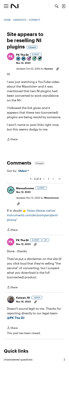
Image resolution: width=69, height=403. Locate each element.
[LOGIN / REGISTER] (63, 6)
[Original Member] (23, 59)
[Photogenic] (18, 59)
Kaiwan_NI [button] (23, 297)
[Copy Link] (57, 68)
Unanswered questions (34, 359)
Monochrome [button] (25, 188)
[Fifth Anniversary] (29, 59)
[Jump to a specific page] (59, 179)
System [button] (48, 68)
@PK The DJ (15, 317)
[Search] (56, 6)
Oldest (22, 171)
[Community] (15, 6)
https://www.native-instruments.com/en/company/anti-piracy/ (32, 215)
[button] (11, 56)
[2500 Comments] (40, 59)
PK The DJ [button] (22, 54)
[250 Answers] (34, 59)
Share (12, 140)
